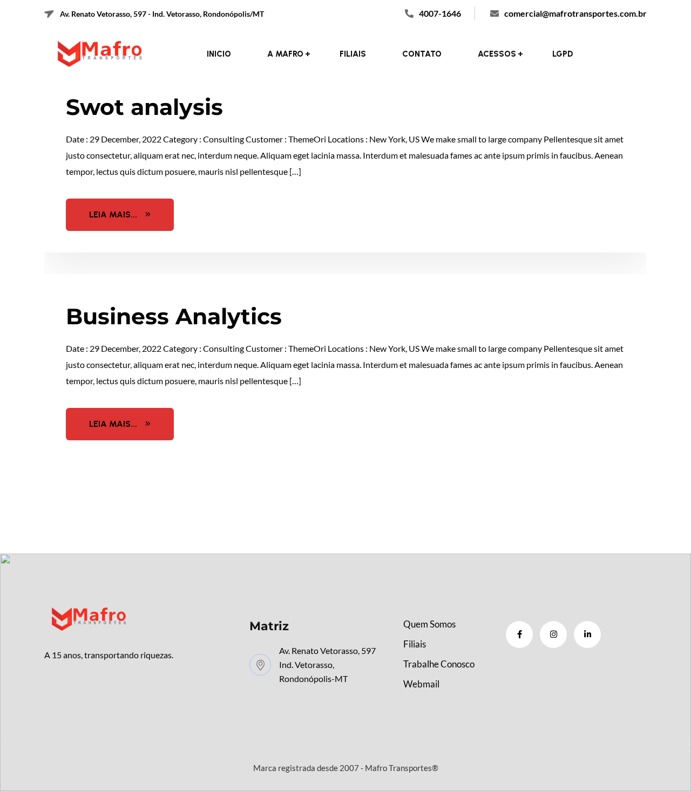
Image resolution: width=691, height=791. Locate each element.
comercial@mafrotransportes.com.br (575, 13)
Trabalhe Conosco (439, 664)
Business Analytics (174, 316)
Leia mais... (113, 214)
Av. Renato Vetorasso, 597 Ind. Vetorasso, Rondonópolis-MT (327, 664)
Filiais (353, 54)
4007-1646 (440, 13)
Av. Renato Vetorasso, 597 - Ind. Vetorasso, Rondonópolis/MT (161, 13)
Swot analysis (144, 106)
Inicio (219, 54)
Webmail (421, 684)
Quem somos (429, 624)
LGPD (562, 54)
